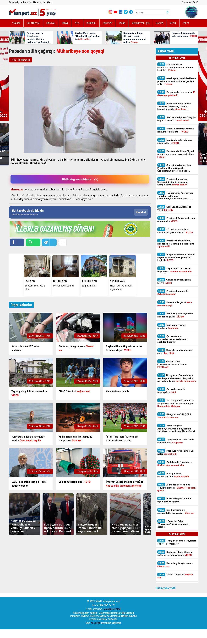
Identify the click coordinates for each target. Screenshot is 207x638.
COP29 (186, 23)
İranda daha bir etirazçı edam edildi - (174, 141)
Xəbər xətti (26, 2)
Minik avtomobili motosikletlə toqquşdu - (175, 511)
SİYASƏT (16, 23)
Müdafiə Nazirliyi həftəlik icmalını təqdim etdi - (175, 130)
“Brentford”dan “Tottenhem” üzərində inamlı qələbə (173, 524)
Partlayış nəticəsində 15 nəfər (175, 452)
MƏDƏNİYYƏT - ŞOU (140, 23)
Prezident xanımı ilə (172, 292)
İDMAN (122, 23)
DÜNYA (65, 23)
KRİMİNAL (50, 23)
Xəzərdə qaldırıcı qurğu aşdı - (174, 351)
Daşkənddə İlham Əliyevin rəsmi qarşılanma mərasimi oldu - (176, 154)
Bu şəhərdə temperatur (176, 94)
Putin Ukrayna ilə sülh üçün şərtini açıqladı (174, 500)
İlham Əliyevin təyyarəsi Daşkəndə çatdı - (175, 315)
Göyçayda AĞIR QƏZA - (175, 416)
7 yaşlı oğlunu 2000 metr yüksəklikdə (175, 441)
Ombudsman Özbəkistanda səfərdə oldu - (173, 364)
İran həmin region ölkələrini (171, 326)
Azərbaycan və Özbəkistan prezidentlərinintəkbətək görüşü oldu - (176, 81)
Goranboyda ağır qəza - (175, 565)
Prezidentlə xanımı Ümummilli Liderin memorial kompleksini (172, 182)
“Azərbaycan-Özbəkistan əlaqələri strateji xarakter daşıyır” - (176, 403)
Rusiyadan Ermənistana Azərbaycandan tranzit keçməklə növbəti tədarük (177, 378)
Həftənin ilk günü (174, 304)
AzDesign (95, 622)
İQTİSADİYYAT (33, 23)
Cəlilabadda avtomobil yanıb (174, 208)
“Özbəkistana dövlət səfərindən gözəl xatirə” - (175, 231)
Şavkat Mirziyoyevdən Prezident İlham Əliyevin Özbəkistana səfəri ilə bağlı (174, 168)
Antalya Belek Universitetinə (173, 475)
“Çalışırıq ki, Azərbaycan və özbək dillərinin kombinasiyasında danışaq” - (175, 195)
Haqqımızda (39, 2)
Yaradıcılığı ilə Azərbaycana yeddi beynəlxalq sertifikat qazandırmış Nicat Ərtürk (176, 428)
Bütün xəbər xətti (166, 588)
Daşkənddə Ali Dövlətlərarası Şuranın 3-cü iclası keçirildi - (175, 67)
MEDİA (173, 23)
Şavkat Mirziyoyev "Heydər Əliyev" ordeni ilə (176, 119)
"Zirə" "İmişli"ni (175, 576)
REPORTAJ (91, 23)
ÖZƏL (77, 23)
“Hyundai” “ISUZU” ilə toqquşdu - (174, 270)
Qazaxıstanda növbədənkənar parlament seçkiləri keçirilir (172, 339)
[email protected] (112, 609)
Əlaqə (49, 2)
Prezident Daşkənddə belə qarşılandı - (176, 219)
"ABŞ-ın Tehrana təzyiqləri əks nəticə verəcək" (176, 542)
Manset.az (17, 189)
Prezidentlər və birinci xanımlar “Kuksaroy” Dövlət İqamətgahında (174, 106)
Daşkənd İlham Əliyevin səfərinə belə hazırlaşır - (175, 553)
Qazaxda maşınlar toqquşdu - (171, 390)
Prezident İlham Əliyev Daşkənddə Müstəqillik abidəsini (175, 243)
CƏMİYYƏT (107, 23)
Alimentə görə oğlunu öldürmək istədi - (176, 487)
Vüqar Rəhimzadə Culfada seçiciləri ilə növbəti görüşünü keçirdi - (176, 257)
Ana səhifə (14, 2)
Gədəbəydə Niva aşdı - (174, 463)
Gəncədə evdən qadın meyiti (174, 281)
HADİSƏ (159, 23)
